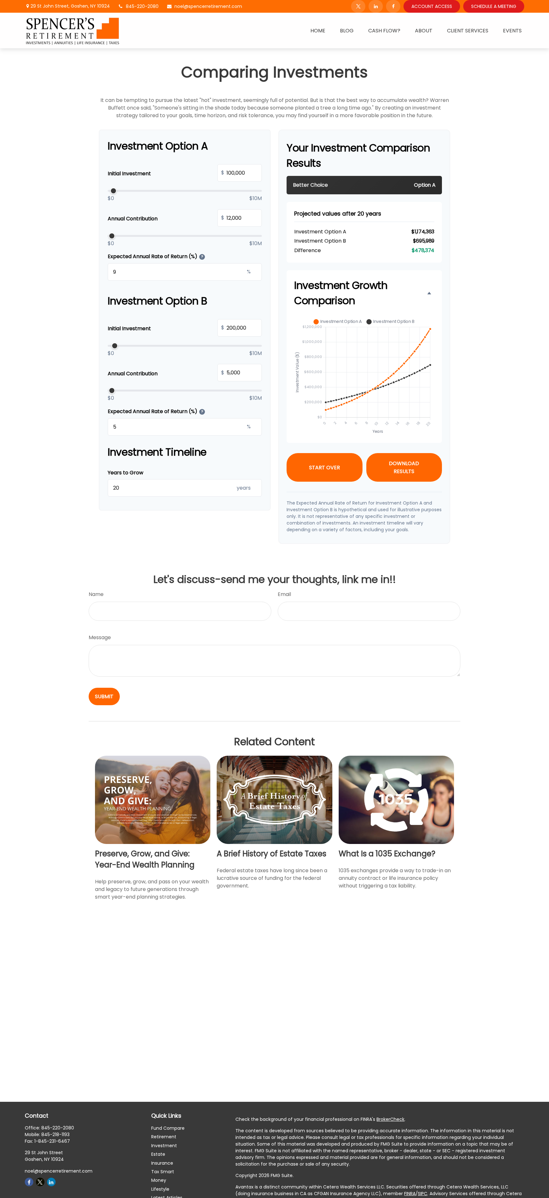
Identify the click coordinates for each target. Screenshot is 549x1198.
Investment (164, 1145)
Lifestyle (160, 1189)
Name (96, 594)
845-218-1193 (55, 1134)
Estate (158, 1154)
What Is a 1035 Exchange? (387, 853)
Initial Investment (166, 173)
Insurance (162, 1163)
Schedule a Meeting (493, 6)
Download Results (404, 467)
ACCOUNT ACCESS (431, 6)
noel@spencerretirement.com (208, 6)
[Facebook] (393, 6)
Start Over (324, 467)
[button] (318, 30)
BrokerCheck (390, 1119)
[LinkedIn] (376, 6)
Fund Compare (168, 1128)
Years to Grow (125, 472)
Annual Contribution (166, 218)
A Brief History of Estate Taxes (271, 853)
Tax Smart (162, 1171)
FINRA (410, 1193)
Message (100, 637)
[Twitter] (358, 6)
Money (158, 1180)
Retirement (163, 1137)
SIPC (422, 1193)
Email (284, 594)
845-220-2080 (142, 6)
